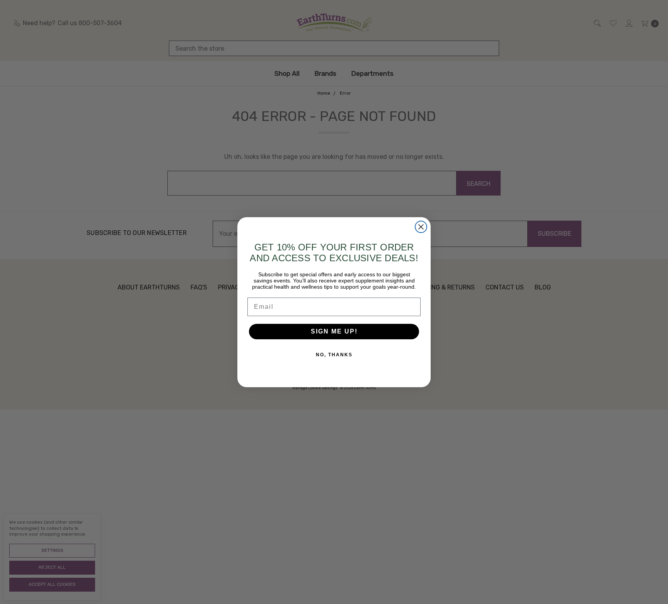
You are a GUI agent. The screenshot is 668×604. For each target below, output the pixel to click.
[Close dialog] (421, 227)
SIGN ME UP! (334, 331)
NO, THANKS (334, 354)
